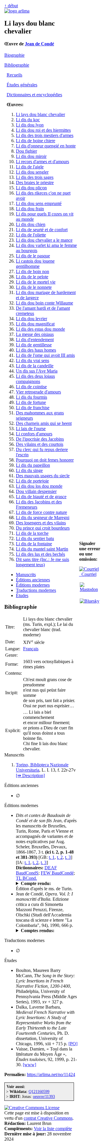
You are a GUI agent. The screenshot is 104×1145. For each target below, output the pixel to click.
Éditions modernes (33, 585)
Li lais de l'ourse (31, 428)
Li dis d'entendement (35, 339)
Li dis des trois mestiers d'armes (44, 135)
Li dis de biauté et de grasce (41, 496)
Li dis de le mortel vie (35, 281)
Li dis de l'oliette (31, 234)
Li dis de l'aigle (30, 166)
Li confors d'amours (34, 433)
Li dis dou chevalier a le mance (44, 240)
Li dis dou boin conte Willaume (44, 302)
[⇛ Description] (30, 775)
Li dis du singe (29, 470)
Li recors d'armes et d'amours (42, 161)
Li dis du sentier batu (35, 538)
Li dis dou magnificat (35, 323)
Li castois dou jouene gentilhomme (35, 264)
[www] (29, 1064)
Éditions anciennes (33, 579)
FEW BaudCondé (57, 872)
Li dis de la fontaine (34, 543)
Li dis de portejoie (32, 480)
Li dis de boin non (32, 271)
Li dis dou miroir (31, 156)
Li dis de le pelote (32, 276)
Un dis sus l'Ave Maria (36, 370)
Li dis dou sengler (32, 172)
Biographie (14, 55)
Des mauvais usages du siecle (43, 475)
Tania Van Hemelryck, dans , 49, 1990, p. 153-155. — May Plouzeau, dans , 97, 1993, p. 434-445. (46, 930)
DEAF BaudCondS (36, 870)
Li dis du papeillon (33, 465)
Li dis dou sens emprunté (39, 203)
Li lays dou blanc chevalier (40, 114)
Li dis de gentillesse (34, 344)
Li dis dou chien (30, 224)
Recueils (14, 74)
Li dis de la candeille (34, 365)
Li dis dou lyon (30, 124)
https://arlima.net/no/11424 (51, 1074)
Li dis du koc (28, 119)
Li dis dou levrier (31, 318)
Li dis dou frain (30, 208)
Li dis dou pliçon (31, 187)
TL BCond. (26, 878)
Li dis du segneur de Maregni (42, 517)
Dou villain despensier (36, 491)
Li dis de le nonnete (34, 287)
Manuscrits (26, 574)
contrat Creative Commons (48, 1118)
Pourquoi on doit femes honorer (45, 459)
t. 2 (60, 857)
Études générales (22, 84)
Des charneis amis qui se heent (44, 423)
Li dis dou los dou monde (39, 486)
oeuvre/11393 (44, 1096)
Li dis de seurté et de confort (42, 229)
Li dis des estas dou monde (40, 329)
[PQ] (72, 1043)
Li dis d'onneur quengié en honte (46, 145)
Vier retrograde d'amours (38, 391)
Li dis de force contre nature (41, 512)
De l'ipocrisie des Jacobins (40, 439)
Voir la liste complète (53, 1128)
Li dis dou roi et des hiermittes (43, 130)
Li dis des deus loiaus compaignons (35, 379)
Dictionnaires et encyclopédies (34, 94)
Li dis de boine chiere (35, 140)
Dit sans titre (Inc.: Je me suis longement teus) (42, 562)
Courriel (87, 574)
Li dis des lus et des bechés (40, 554)
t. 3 (68, 857)
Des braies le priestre (35, 182)
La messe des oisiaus (35, 334)
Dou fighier (26, 151)
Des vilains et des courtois (39, 444)
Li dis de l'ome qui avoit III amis (45, 355)
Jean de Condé (39, 43)
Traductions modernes (36, 590)
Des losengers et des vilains (41, 522)
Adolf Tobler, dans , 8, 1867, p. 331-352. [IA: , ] (45, 883)
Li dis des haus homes (36, 350)
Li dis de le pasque (33, 255)
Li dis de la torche (32, 533)
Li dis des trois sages (34, 177)
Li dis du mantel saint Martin (42, 548)
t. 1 (52, 857)
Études (22, 595)
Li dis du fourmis (31, 397)
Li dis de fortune (31, 402)
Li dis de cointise (31, 386)
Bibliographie (16, 65)
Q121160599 (39, 1091)
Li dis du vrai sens (32, 360)
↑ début (11, 5)
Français (30, 648)
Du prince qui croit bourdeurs (43, 528)
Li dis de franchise (32, 407)
